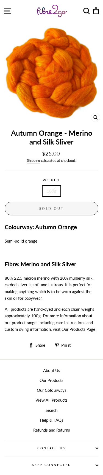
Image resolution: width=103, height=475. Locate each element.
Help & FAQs (51, 420)
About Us (51, 370)
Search (51, 410)
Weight (51, 180)
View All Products (51, 400)
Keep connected (51, 464)
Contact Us (51, 448)
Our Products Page (78, 329)
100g (51, 190)
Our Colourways (51, 390)
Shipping (33, 160)
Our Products (51, 380)
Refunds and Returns (51, 429)
